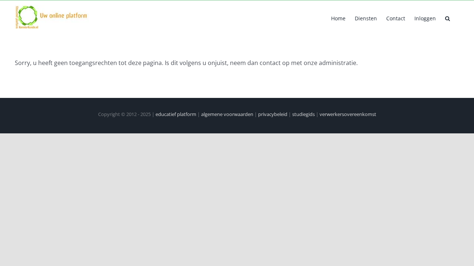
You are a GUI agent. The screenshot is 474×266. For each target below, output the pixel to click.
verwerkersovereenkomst (348, 114)
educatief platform (176, 114)
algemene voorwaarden (227, 114)
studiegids (303, 114)
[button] (447, 17)
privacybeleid (272, 114)
